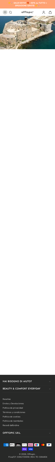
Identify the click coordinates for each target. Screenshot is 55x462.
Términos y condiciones (14, 412)
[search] (10, 12)
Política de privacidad (13, 408)
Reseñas (7, 399)
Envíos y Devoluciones (13, 403)
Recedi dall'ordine (11, 425)
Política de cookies (11, 416)
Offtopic (31, 454)
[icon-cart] (49, 12)
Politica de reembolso (13, 421)
